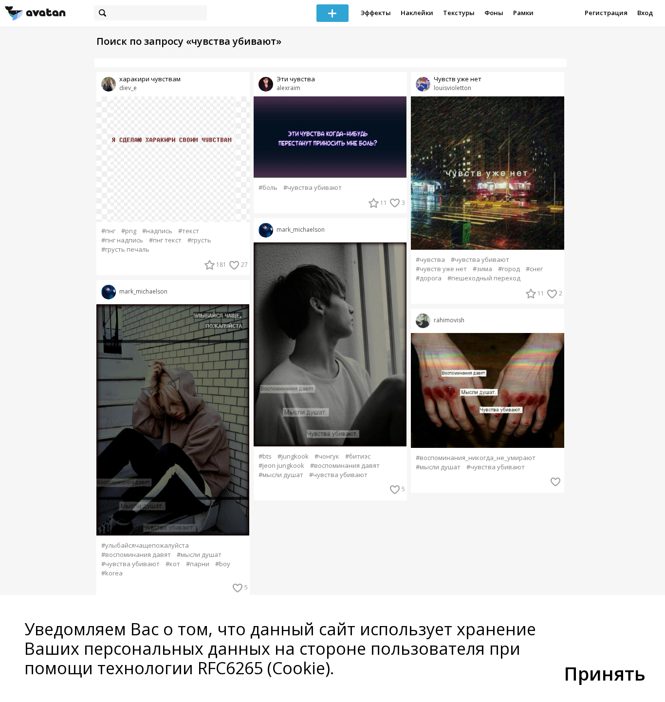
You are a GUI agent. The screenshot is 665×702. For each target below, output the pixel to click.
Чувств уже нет (457, 79)
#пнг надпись (122, 240)
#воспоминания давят (136, 555)
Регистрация (606, 12)
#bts (265, 456)
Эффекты (376, 12)
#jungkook (293, 456)
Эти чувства (296, 79)
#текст (188, 231)
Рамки (523, 12)
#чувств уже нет (441, 269)
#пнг (108, 231)
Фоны (493, 12)
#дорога (429, 278)
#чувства (430, 260)
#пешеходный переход (483, 278)
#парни (197, 564)
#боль (268, 188)
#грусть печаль (125, 249)
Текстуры (459, 12)
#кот (173, 564)
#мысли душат (199, 555)
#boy (222, 564)
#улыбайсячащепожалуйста (145, 545)
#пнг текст (165, 240)
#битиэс (357, 456)
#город (509, 269)
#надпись (157, 231)
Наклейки (417, 12)
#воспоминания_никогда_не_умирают (476, 458)
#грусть (199, 240)
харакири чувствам (150, 79)
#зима (482, 269)
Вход (645, 12)
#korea (112, 573)
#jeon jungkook (281, 465)
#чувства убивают (130, 564)
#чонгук (326, 456)
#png (128, 231)
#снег (534, 269)
